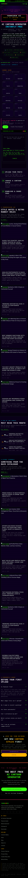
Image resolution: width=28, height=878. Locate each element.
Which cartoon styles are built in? (11, 719)
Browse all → (4, 472)
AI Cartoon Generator (6, 818)
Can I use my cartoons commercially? (8, 725)
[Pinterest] (12, 812)
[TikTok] (8, 812)
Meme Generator (5, 823)
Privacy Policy (4, 854)
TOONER (4, 3)
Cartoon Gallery (5, 834)
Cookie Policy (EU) (5, 856)
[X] (15, 812)
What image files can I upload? (11, 700)
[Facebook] (2, 812)
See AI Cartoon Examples (14, 793)
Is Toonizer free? (7, 686)
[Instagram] (5, 812)
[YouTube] (18, 812)
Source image (6, 148)
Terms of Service (5, 851)
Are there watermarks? (8, 709)
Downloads (3, 829)
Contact (3, 845)
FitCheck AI (4, 826)
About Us (3, 842)
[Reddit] (21, 812)
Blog (2, 840)
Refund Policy (4, 859)
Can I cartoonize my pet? (9, 713)
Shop (2, 837)
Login (23, 3)
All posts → (4, 219)
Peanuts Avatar (4, 821)
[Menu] (26, 4)
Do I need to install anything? (11, 705)
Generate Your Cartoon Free (14, 789)
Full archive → (5, 429)
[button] (14, 151)
